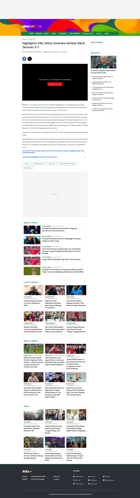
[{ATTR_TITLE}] (103, 62)
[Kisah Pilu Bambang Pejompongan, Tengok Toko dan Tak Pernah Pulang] (76, 442)
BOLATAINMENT (75, 33)
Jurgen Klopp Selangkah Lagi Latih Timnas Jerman (39, 157)
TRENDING (38, 33)
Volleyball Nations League (30, 107)
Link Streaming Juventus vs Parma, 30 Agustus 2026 (33, 303)
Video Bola (27, 168)
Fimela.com (93, 480)
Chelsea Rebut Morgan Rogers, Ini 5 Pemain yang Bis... (103, 77)
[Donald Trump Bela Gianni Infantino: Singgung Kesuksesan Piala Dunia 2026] (32, 230)
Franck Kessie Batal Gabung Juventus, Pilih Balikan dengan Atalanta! (76, 303)
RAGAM (98, 33)
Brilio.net (77, 480)
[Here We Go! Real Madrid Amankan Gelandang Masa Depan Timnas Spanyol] (55, 316)
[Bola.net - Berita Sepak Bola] (32, 26)
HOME (31, 33)
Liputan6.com (79, 476)
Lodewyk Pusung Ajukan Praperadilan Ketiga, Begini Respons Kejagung (75, 428)
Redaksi (25, 479)
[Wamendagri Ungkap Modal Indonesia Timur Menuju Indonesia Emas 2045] (55, 442)
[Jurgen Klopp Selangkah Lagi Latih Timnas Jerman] (32, 261)
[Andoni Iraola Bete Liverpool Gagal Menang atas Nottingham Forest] (34, 316)
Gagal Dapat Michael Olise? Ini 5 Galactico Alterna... (101, 83)
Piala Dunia (46, 226)
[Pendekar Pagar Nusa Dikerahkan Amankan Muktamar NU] (34, 414)
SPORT (107, 33)
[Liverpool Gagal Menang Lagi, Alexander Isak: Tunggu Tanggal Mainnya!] (76, 316)
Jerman (66, 105)
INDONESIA (63, 33)
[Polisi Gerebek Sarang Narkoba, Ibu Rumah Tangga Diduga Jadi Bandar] (55, 414)
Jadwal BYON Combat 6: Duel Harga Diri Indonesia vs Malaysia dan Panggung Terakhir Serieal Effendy (75, 364)
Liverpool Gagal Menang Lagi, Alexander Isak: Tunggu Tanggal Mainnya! (76, 329)
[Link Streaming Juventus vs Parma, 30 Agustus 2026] (34, 290)
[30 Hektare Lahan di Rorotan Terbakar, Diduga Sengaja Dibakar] (34, 442)
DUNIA (54, 33)
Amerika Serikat (44, 105)
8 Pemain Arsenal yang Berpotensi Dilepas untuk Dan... (102, 93)
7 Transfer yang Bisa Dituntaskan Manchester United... (102, 109)
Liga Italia (28, 297)
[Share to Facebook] (24, 59)
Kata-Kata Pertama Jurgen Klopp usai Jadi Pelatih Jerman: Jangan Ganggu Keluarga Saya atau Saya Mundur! (53, 152)
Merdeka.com (79, 484)
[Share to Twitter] (30, 59)
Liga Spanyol (50, 323)
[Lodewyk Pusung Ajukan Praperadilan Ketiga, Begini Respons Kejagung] (76, 414)
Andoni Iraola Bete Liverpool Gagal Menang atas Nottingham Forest (33, 329)
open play (27, 355)
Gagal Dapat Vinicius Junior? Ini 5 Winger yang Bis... (102, 104)
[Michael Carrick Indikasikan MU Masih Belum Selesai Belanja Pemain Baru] (55, 290)
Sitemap (56, 479)
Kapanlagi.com (109, 480)
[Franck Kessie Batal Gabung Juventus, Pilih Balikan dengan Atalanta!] (76, 290)
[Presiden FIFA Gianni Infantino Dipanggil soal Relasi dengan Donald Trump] (32, 240)
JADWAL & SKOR (87, 33)
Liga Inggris (49, 297)
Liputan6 (27, 422)
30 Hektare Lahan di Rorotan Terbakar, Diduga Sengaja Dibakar (33, 456)
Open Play (32, 39)
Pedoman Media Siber (38, 476)
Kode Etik (57, 476)
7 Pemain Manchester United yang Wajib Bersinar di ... (102, 88)
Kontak (24, 476)
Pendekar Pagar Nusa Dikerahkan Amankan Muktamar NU (32, 428)
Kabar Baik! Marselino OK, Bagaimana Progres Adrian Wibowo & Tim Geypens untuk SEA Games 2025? (54, 392)
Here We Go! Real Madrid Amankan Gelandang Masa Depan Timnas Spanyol (55, 329)
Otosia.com (93, 484)
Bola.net (25, 39)
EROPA (46, 33)
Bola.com (93, 476)
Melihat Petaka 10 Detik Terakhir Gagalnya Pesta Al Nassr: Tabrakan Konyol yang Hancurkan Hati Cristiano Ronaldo (33, 362)
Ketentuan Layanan (37, 479)
